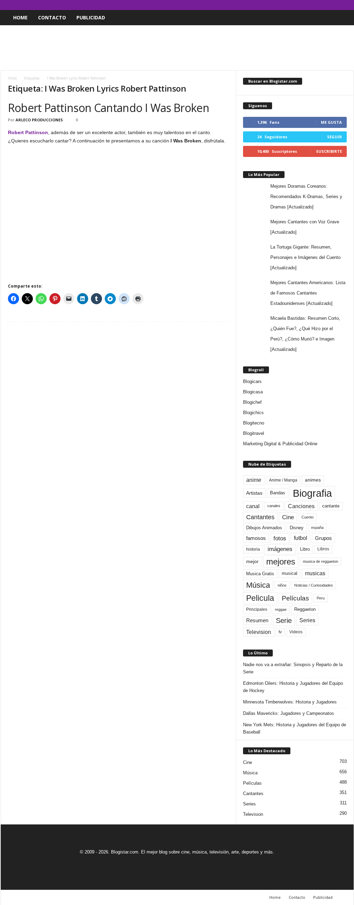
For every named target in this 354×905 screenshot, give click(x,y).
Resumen (257, 620)
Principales (256, 609)
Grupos (323, 538)
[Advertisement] (177, 47)
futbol (300, 538)
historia (253, 549)
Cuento (307, 517)
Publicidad (90, 17)
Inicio (12, 78)
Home (20, 17)
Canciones (301, 506)
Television (258, 632)
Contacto (52, 17)
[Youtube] (348, 5)
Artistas (254, 493)
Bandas (277, 492)
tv (280, 632)
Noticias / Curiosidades (313, 585)
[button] (343, 17)
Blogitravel (253, 433)
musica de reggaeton (320, 561)
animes (313, 480)
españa (317, 527)
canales (273, 506)
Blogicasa (253, 391)
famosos (256, 538)
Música (258, 585)
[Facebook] (316, 5)
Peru (321, 598)
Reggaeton (305, 609)
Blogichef (252, 402)
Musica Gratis (260, 573)
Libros (323, 549)
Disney (297, 527)
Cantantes (260, 517)
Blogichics (253, 412)
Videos (295, 631)
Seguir (334, 136)
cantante (330, 506)
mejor (252, 561)
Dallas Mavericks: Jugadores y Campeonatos (288, 713)
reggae (281, 609)
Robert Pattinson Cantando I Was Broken (108, 107)
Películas (295, 598)
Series (307, 620)
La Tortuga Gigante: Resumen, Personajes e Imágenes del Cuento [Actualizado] (305, 257)
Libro (305, 549)
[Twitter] (338, 5)
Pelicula (260, 598)
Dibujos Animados (264, 527)
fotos (279, 538)
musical (289, 573)
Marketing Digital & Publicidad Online (280, 443)
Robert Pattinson (28, 132)
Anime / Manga (283, 480)
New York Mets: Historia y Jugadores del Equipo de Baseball (294, 728)
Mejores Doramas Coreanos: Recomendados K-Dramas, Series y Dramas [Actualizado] (306, 196)
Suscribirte (329, 151)
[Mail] (327, 5)
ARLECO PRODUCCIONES (39, 119)
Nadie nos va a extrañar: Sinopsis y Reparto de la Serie (293, 668)
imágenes (280, 549)
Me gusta (331, 122)
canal (253, 506)
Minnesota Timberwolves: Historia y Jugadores (290, 702)
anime (253, 480)
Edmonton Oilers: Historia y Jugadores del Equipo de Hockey (293, 687)
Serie (284, 620)
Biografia (312, 493)
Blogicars (252, 381)
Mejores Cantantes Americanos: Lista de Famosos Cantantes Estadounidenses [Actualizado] (307, 293)
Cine (288, 517)
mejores (280, 561)
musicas (315, 573)
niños (282, 585)
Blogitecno (253, 423)
